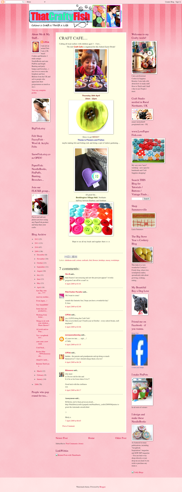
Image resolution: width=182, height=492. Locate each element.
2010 (37, 247)
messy (108, 260)
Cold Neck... (40, 347)
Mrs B (67, 274)
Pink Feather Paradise (73, 292)
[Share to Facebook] (73, 256)
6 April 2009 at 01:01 (73, 283)
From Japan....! (41, 300)
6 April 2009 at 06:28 (73, 362)
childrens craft (70, 260)
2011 (37, 243)
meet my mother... (42, 297)
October (40, 263)
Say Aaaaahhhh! (42, 304)
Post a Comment (68, 426)
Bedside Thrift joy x (43, 364)
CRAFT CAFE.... (42, 360)
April (39, 287)
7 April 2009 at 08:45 (73, 420)
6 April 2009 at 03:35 (73, 344)
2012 (37, 239)
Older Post (120, 438)
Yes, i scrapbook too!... (42, 336)
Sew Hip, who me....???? (41, 291)
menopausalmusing (73, 335)
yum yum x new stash (42, 342)
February (40, 375)
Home (91, 438)
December (41, 254)
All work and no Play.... (42, 330)
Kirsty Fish (135, 333)
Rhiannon (69, 370)
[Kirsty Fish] (140, 365)
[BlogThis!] (68, 256)
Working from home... (41, 315)
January (40, 379)
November (41, 258)
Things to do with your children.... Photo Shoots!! (43, 323)
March (39, 371)
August (40, 271)
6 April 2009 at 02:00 (73, 306)
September (41, 267)
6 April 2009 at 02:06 (73, 327)
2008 (37, 384)
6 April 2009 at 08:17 (73, 390)
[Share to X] (71, 256)
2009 (37, 251)
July (38, 275)
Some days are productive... (41, 309)
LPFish (68, 314)
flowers (95, 260)
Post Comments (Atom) (74, 443)
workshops (115, 260)
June (39, 279)
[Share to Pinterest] (76, 256)
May (39, 283)
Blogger (102, 486)
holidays (102, 260)
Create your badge (138, 367)
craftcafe (85, 260)
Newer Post (62, 438)
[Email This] (65, 256)
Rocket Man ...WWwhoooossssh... (43, 353)
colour (78, 260)
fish (90, 260)
